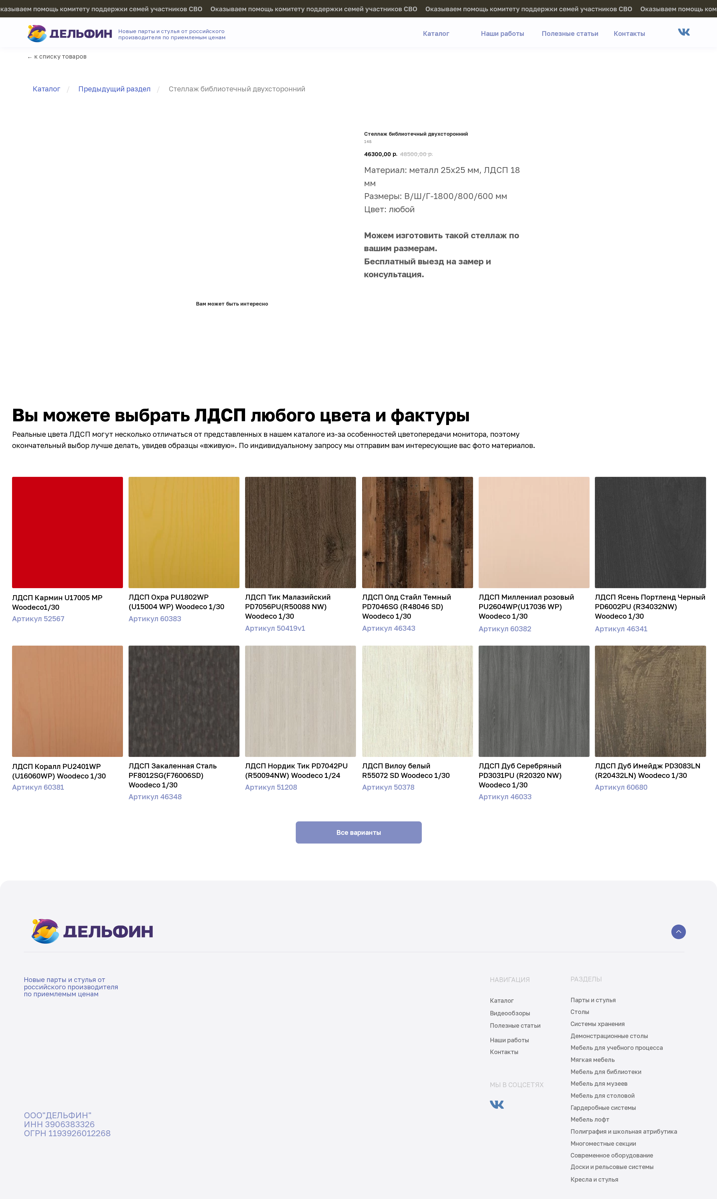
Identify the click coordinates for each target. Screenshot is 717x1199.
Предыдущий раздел (114, 88)
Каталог (46, 88)
